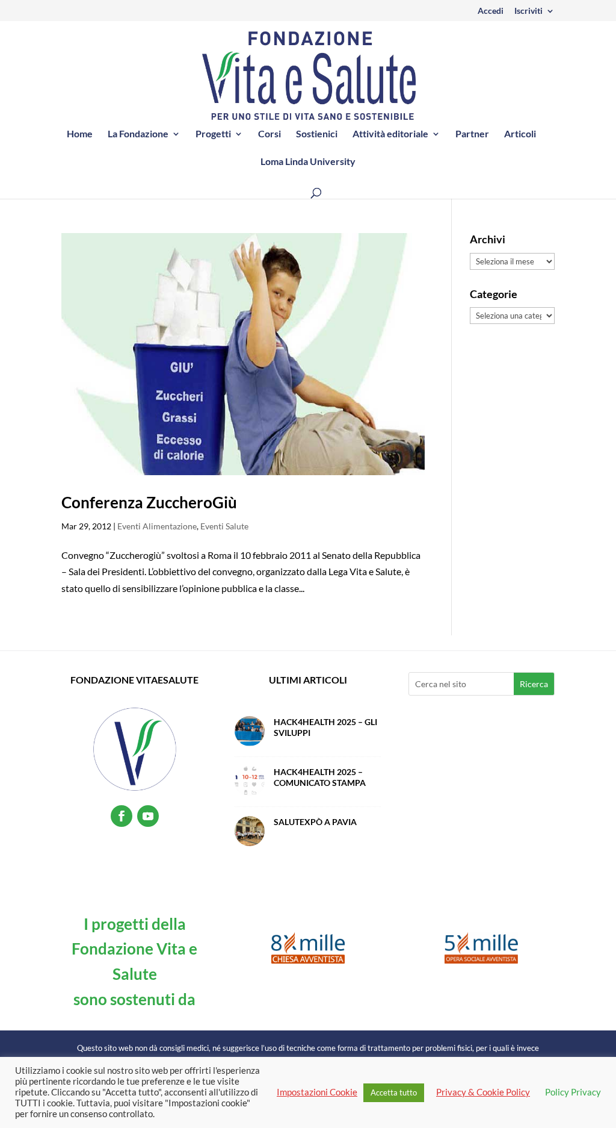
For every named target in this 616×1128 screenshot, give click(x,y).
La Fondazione (138, 134)
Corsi (269, 134)
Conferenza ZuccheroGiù (149, 502)
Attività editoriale (390, 134)
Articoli (520, 134)
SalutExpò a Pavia (315, 822)
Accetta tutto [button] (394, 1092)
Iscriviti (528, 11)
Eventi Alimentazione (157, 526)
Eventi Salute (224, 526)
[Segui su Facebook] (121, 816)
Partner (472, 134)
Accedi (491, 11)
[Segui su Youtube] (148, 816)
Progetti (213, 134)
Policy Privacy (573, 1092)
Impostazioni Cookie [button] (317, 1092)
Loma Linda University (308, 162)
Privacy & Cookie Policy (483, 1092)
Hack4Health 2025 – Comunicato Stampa (320, 777)
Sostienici (316, 134)
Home (80, 134)
